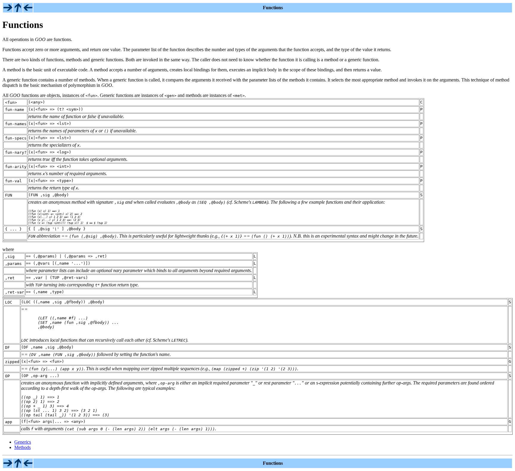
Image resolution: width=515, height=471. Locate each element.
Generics (22, 442)
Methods (22, 447)
